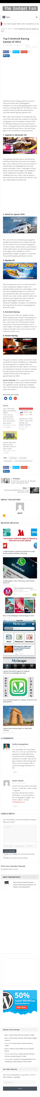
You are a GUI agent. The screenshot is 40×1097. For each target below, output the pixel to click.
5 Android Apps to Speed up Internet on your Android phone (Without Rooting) (19, 552)
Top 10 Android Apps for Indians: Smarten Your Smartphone (20, 701)
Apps (27, 45)
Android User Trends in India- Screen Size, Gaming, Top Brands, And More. (26, 422)
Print (29, 47)
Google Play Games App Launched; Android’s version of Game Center (9, 445)
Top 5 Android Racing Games (23, 461)
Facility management (20, 744)
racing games (8, 461)
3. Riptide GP (9, 260)
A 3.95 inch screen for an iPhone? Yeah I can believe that (23, 482)
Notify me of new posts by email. (16, 858)
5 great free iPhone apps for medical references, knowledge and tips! (16, 672)
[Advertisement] (20, 79)
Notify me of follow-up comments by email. (19, 854)
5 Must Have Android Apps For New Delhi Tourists (17, 729)
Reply (15, 772)
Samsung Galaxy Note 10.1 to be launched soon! (16, 491)
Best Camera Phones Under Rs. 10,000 (22, 1035)
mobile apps (13, 458)
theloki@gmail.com (18, 802)
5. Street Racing (10, 335)
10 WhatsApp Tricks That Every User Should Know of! (18, 582)
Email (35, 47)
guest (11, 45)
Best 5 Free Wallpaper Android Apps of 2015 (18, 616)
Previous (16, 479)
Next (25, 488)
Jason (6, 1035)
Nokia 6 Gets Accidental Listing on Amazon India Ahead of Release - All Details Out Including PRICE (24, 884)
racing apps (22, 458)
